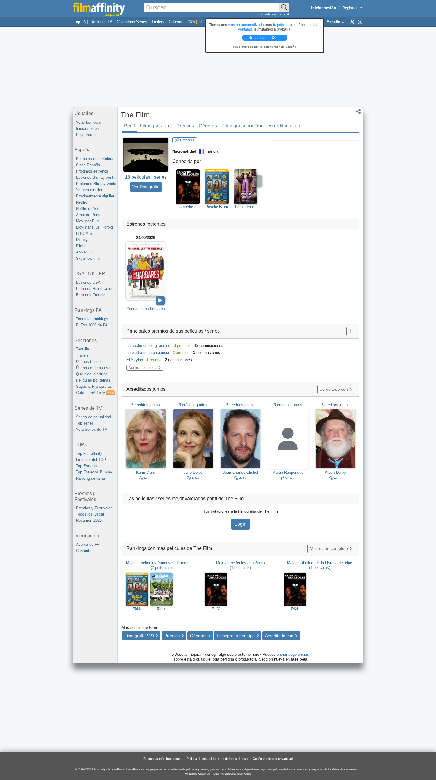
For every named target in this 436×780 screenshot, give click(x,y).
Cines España (88, 165)
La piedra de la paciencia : (173, 352)
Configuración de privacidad (273, 758)
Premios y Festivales (94, 508)
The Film (135, 115)
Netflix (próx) (87, 208)
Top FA (80, 22)
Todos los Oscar (90, 514)
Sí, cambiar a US (262, 38)
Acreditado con (284, 125)
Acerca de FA (87, 544)
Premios (185, 125)
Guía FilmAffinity (95, 392)
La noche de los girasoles (188, 207)
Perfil (129, 125)
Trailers (82, 355)
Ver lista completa (143, 368)
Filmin (81, 246)
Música (289, 478)
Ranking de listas (91, 478)
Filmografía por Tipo (243, 125)
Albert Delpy (335, 472)
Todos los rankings (92, 319)
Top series (85, 423)
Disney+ (83, 239)
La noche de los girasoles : (174, 345)
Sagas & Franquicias (94, 386)
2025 (191, 22)
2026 (203, 22)
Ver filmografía (146, 186)
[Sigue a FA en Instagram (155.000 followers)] (360, 21)
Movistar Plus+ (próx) (94, 227)
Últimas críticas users (95, 368)
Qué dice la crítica (91, 374)
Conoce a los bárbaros (145, 309)
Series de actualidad (93, 417)
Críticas (175, 22)
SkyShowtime (88, 258)
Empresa (187, 140)
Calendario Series (132, 22)
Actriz (147, 478)
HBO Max (84, 233)
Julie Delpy (193, 472)
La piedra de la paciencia (245, 207)
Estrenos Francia (90, 295)
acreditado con (334, 389)
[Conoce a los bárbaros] (145, 270)
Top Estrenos (87, 466)
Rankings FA (101, 22)
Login (240, 524)
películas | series (146, 177)
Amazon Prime (88, 215)
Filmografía (156, 125)
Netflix (81, 202)
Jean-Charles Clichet (240, 472)
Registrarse (352, 8)
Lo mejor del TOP (91, 459)
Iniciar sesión (87, 128)
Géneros (208, 125)
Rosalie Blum (216, 207)
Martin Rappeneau (287, 472)
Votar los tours (88, 122)
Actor (242, 478)
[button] (358, 112)
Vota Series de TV (91, 429)
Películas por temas (93, 380)
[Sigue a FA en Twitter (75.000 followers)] (352, 21)
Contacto (83, 550)
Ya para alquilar (89, 190)
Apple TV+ (85, 252)
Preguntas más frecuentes (162, 758)
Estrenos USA (88, 282)
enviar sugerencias (293, 654)
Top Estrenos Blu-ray (94, 472)
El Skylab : (159, 360)
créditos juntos (145, 405)
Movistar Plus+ (89, 221)
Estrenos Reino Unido (94, 288)
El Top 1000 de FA (92, 325)
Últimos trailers (89, 361)
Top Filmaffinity (89, 453)
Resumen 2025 (89, 520)
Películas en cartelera (94, 159)
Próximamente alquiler (95, 196)
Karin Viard (145, 472)
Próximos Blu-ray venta (96, 183)
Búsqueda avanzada (271, 14)
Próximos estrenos (92, 171)
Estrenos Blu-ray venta (95, 177)
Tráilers (158, 22)
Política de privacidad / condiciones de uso (217, 758)
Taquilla (82, 349)
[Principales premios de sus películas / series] (350, 331)
